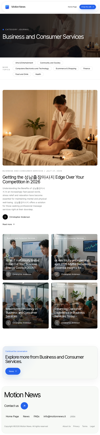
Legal (92, 426)
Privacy (76, 426)
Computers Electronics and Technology (32, 68)
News (11, 371)
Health (38, 74)
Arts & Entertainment (24, 63)
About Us (67, 426)
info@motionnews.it (55, 416)
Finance (86, 68)
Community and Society (50, 63)
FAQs (36, 416)
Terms (84, 426)
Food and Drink (21, 74)
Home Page (12, 416)
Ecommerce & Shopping (66, 68)
